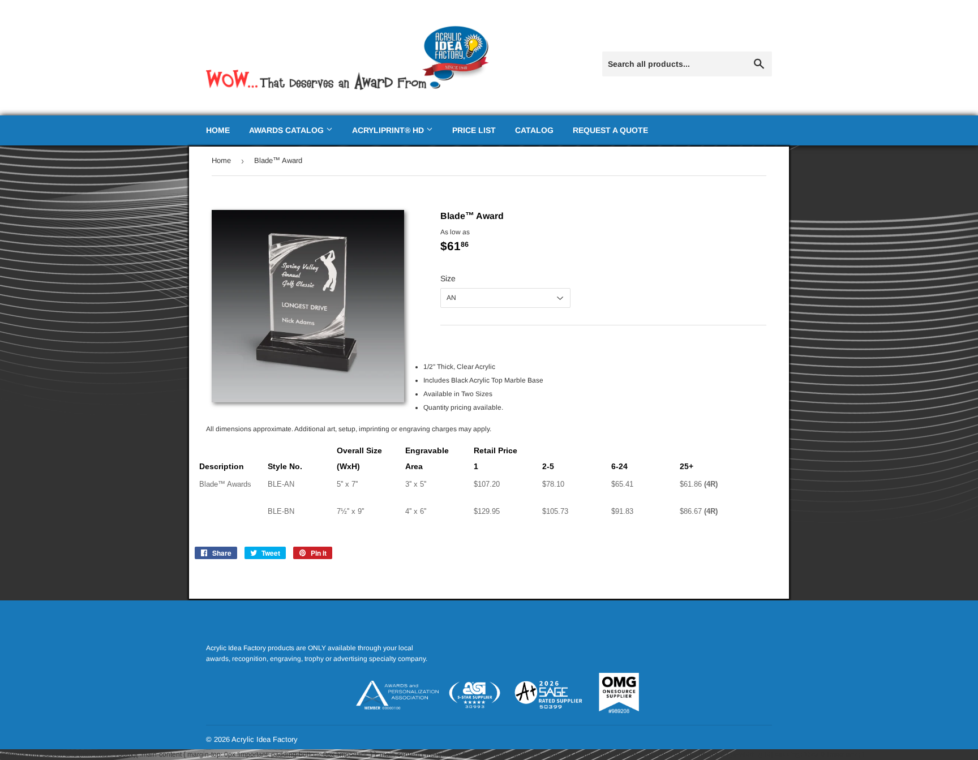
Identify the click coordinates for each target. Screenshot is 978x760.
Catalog (534, 130)
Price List (474, 130)
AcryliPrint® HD (389, 130)
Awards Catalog (287, 130)
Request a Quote (610, 130)
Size (448, 278)
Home (218, 130)
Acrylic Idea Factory (264, 739)
